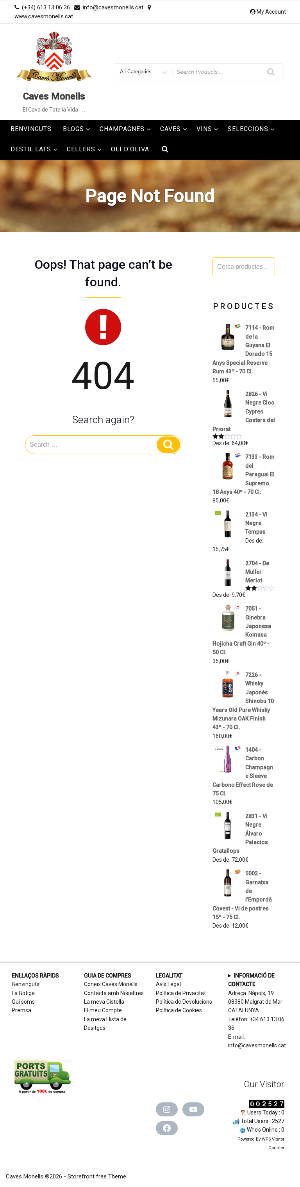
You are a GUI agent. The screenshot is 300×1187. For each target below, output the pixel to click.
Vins (204, 129)
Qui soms (23, 1002)
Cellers (81, 149)
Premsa (21, 1010)
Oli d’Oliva (130, 149)
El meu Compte (103, 1010)
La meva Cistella (104, 1002)
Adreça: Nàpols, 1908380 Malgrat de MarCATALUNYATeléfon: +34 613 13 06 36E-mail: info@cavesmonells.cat (257, 1010)
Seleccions (248, 129)
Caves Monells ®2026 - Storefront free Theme (66, 1176)
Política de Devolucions (184, 1002)
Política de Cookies (179, 1010)
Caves (170, 129)
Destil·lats (31, 149)
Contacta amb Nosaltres (114, 993)
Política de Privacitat (181, 993)
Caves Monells (54, 96)
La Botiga (23, 993)
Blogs (73, 129)
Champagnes (122, 129)
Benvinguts (31, 129)
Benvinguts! (26, 984)
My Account (271, 12)
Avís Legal (168, 984)
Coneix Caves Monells (111, 984)
